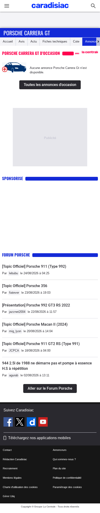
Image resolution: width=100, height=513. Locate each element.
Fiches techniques (55, 41)
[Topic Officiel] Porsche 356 (24, 286)
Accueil (8, 41)
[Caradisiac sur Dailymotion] (32, 422)
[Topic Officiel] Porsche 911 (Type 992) (34, 266)
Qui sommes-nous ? (64, 459)
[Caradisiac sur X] (20, 422)
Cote (76, 41)
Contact (7, 450)
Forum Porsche (16, 255)
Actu (33, 41)
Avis (22, 41)
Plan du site (59, 468)
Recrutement (10, 468)
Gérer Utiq (9, 496)
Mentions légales (12, 477)
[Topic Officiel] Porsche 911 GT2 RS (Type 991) (41, 344)
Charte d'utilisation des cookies (20, 487)
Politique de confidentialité (67, 477)
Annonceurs (60, 450)
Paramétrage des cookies (67, 487)
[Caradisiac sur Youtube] (43, 422)
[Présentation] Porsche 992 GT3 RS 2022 (36, 305)
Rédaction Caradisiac (15, 459)
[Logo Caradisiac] (50, 9)
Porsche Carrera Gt (26, 32)
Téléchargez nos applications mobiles (39, 438)
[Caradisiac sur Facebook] (8, 422)
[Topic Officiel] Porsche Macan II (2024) (35, 324)
